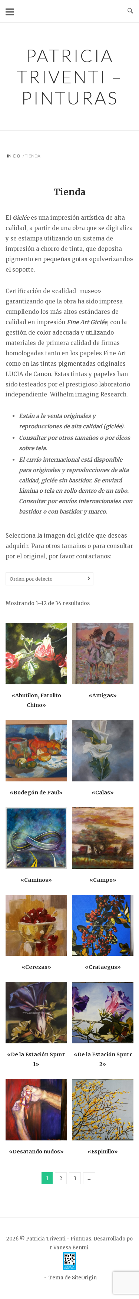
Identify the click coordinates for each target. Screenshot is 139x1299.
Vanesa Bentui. (71, 1248)
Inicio (13, 156)
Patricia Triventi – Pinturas (70, 76)
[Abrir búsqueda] (130, 11)
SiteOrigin (84, 1278)
